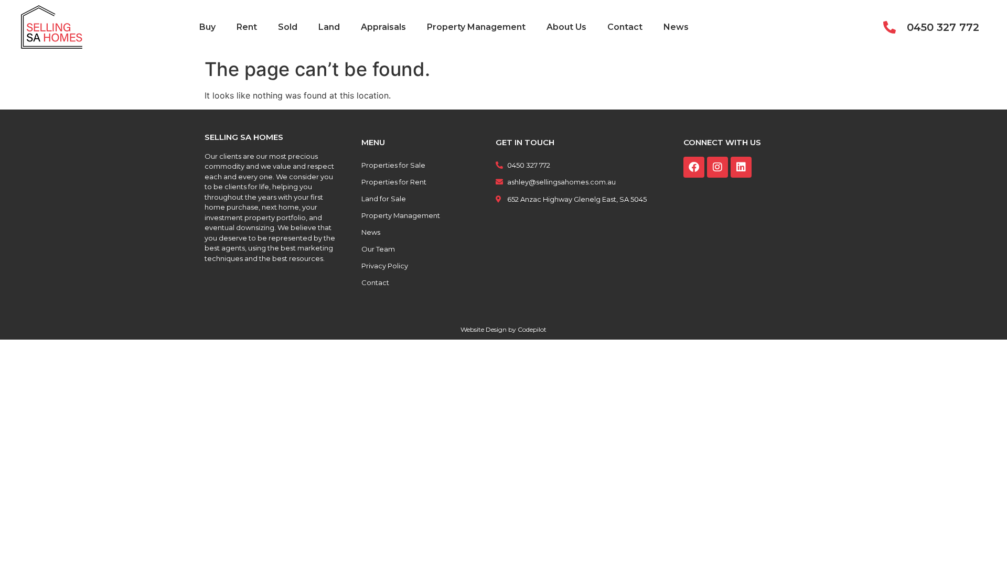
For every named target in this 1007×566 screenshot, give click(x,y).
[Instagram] (717, 167)
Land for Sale (383, 198)
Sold (287, 27)
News (676, 27)
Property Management (476, 27)
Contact (624, 27)
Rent (247, 27)
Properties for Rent (393, 182)
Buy (207, 27)
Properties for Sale (393, 165)
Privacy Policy (384, 266)
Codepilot (532, 329)
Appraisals (383, 27)
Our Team (378, 249)
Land (329, 27)
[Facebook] (693, 167)
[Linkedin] (741, 167)
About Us (566, 27)
